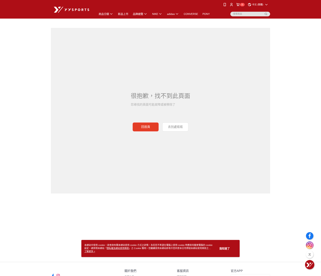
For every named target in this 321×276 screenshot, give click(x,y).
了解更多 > (89, 251)
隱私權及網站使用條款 (118, 248)
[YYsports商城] (71, 10)
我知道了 (224, 248)
